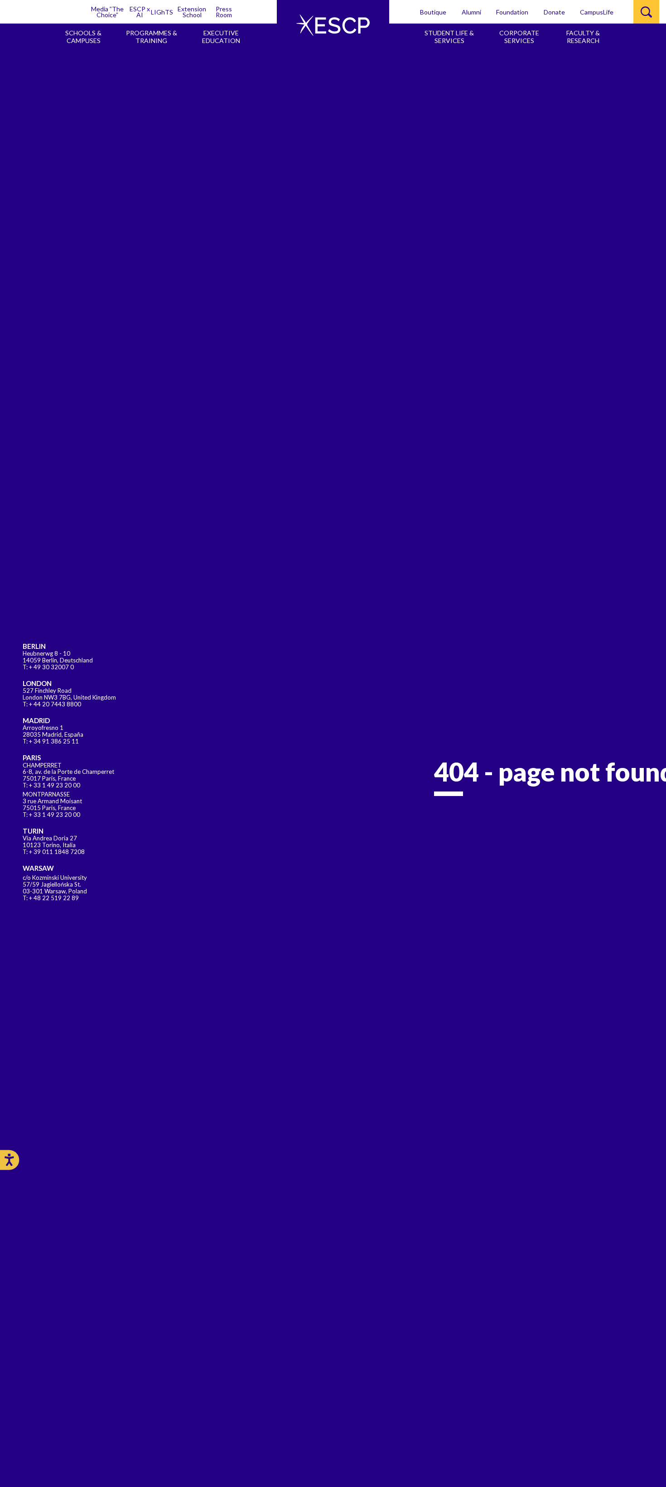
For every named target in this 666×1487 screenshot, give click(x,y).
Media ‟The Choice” (107, 12)
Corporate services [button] (519, 36)
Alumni (471, 12)
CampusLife (596, 12)
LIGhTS (162, 12)
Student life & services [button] (449, 36)
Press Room (224, 12)
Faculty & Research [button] (583, 36)
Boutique (433, 12)
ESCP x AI (140, 12)
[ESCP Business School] (333, 25)
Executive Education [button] (221, 36)
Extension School (192, 12)
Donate (554, 12)
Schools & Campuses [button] (83, 36)
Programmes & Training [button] (151, 36)
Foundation (512, 12)
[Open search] (646, 12)
